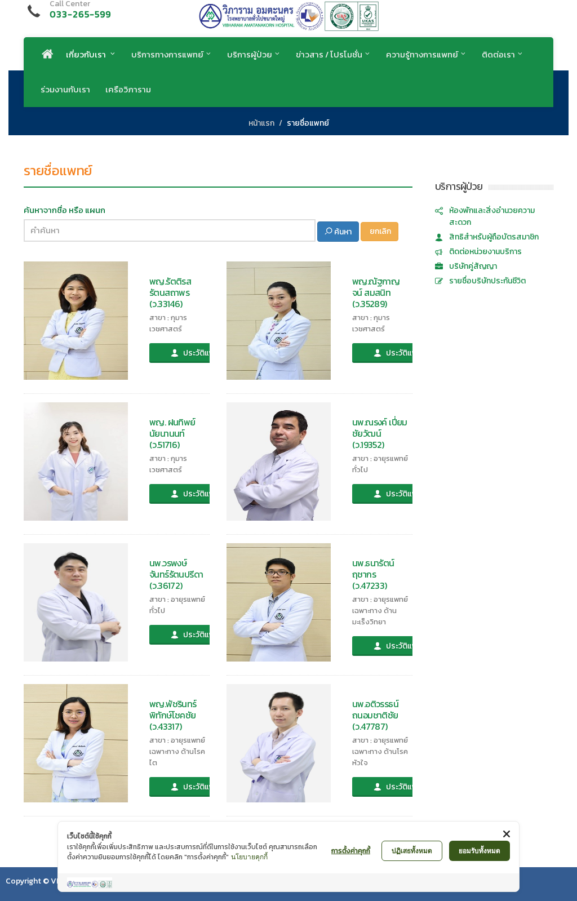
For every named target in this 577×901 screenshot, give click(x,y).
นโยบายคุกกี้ (249, 857)
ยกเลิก (379, 231)
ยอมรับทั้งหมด (479, 850)
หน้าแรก (261, 123)
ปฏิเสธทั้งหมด (412, 850)
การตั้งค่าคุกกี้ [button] (350, 851)
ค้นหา (342, 232)
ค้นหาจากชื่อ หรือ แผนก (64, 210)
